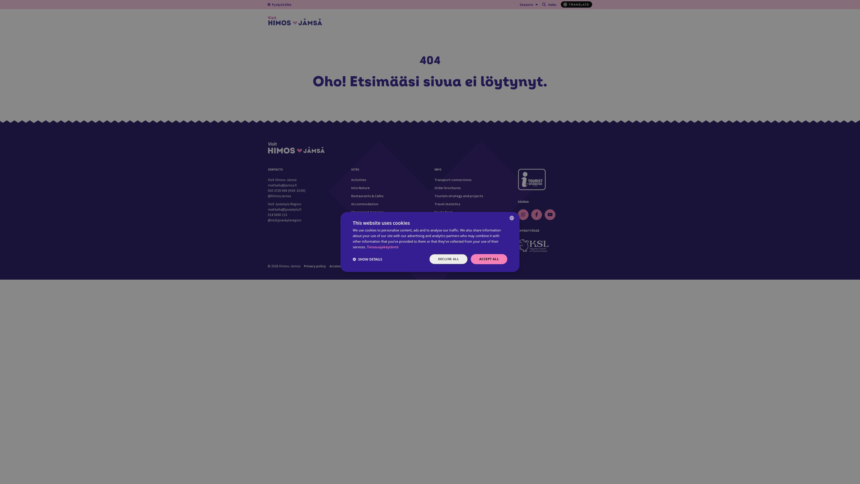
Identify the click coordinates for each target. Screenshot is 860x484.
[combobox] (512, 218)
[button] (367, 259)
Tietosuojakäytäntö (382, 247)
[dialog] (430, 242)
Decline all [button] (448, 259)
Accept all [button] (489, 259)
